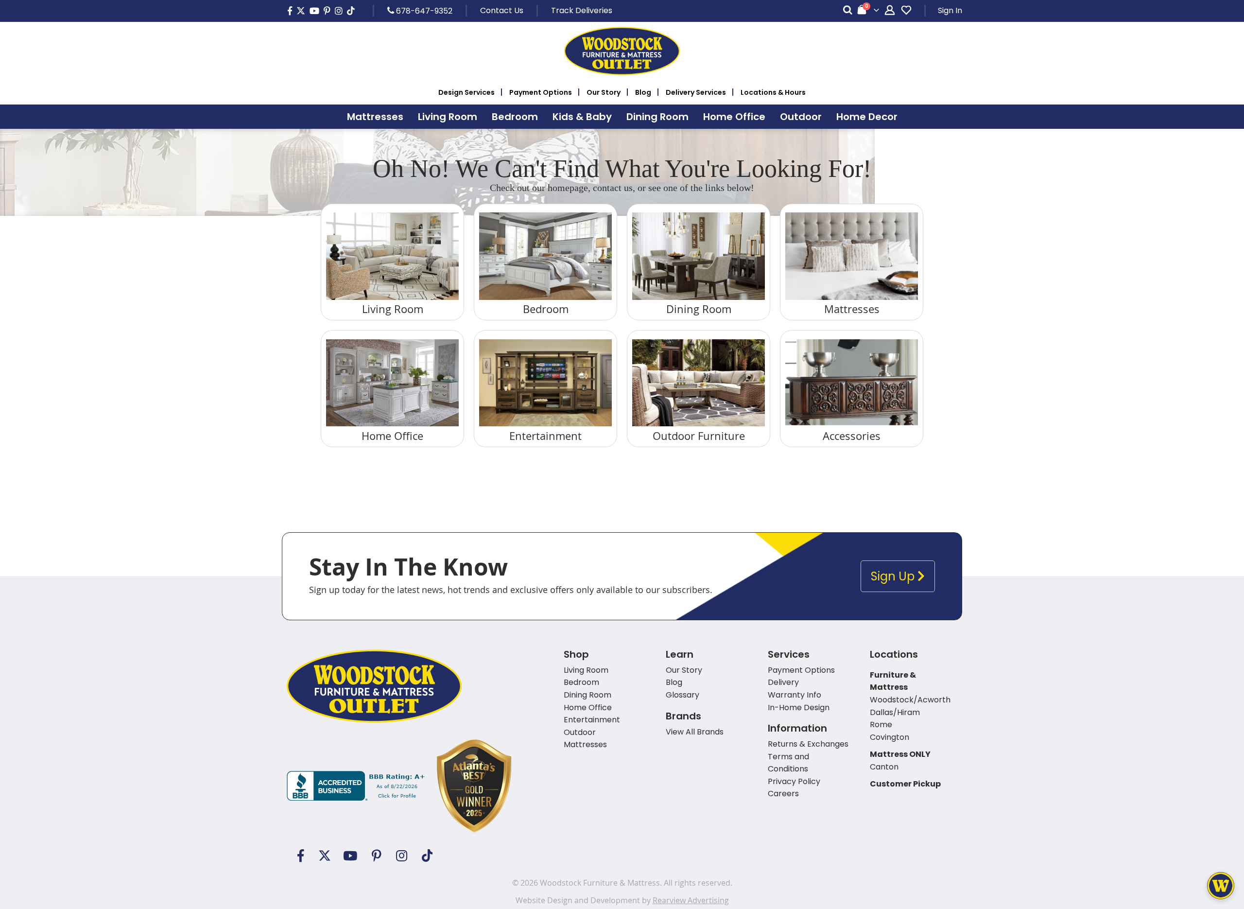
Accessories (852, 436)
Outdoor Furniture (699, 436)
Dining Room (698, 309)
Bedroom (546, 309)
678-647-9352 (423, 10)
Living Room (392, 309)
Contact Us (501, 10)
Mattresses (852, 309)
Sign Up (894, 576)
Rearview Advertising (691, 900)
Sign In (950, 10)
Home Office (392, 436)
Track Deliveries (581, 10)
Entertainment (545, 436)
